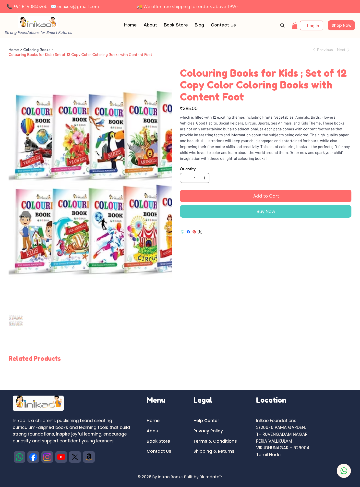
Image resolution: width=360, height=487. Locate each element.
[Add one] (204, 178)
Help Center (206, 421)
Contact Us (159, 451)
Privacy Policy (208, 431)
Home (153, 421)
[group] (180, 371)
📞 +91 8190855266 (27, 6)
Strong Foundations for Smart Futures (38, 32)
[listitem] (19, 457)
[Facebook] (188, 231)
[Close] (344, 471)
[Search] (282, 25)
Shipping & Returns (213, 451)
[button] (295, 25)
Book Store (158, 441)
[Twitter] (200, 231)
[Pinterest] (194, 231)
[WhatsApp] (182, 231)
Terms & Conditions (215, 441)
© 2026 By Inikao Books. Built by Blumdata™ (180, 477)
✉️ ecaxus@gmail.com (75, 6)
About (153, 431)
